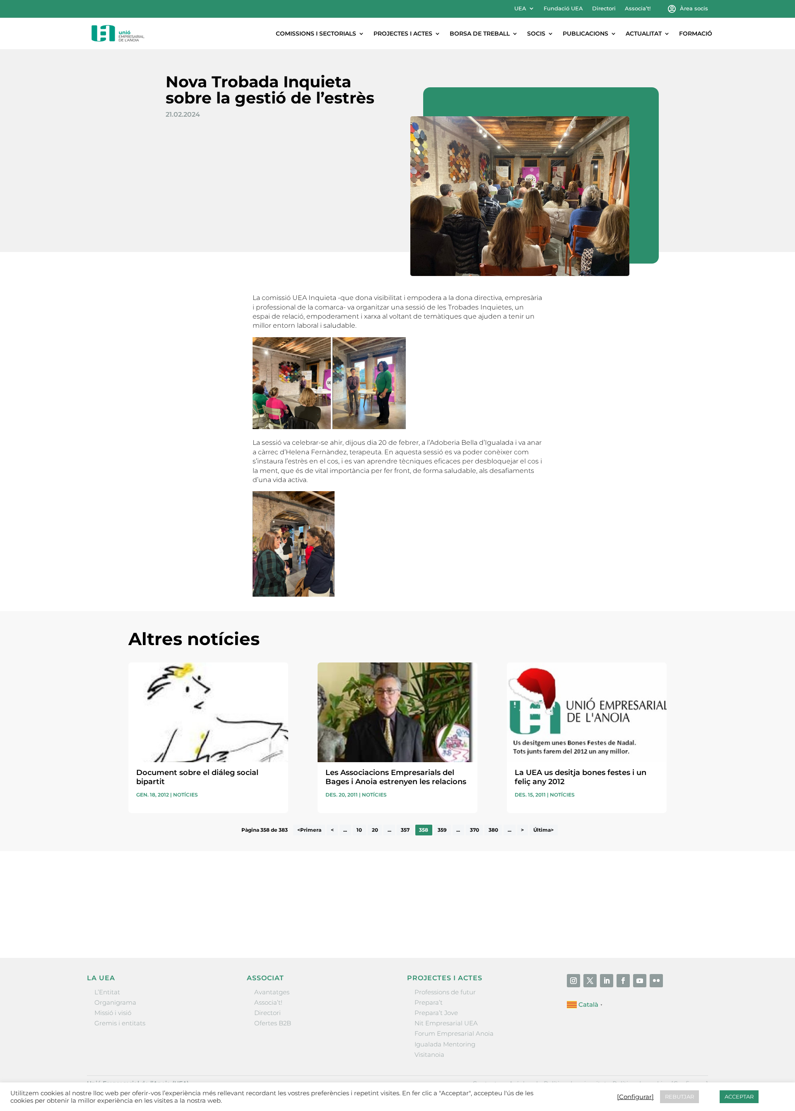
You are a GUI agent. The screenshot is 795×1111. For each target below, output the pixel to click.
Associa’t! (637, 8)
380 (493, 830)
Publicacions (585, 33)
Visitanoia (429, 1054)
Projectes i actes (402, 33)
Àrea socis (694, 8)
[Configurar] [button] (635, 1097)
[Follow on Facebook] (623, 980)
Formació (695, 33)
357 (405, 830)
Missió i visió (112, 1013)
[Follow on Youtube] (639, 980)
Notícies (185, 795)
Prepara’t (428, 1002)
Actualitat (644, 33)
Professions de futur (445, 992)
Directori (604, 8)
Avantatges (271, 992)
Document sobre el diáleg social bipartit (197, 777)
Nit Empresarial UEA (446, 1023)
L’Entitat (107, 992)
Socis (536, 33)
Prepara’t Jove (436, 1013)
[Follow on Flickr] (656, 980)
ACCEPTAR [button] (739, 1096)
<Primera (309, 830)
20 (375, 830)
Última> (543, 830)
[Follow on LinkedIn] (606, 980)
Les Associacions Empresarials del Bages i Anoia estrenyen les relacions (395, 777)
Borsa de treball (480, 33)
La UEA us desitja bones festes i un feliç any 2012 (580, 777)
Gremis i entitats (119, 1023)
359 (442, 830)
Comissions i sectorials (316, 33)
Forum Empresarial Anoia (454, 1033)
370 (474, 830)
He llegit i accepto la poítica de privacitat (521, 909)
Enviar (647, 924)
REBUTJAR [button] (679, 1096)
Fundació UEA (563, 8)
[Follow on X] (590, 980)
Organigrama (115, 1002)
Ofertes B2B (272, 1023)
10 (359, 830)
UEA (520, 8)
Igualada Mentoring (444, 1044)
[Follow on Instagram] (573, 980)
